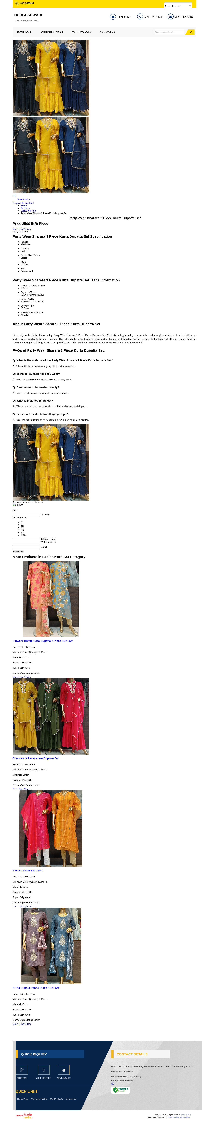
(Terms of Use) (186, 1115)
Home (24, 205)
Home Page (24, 31)
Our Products (81, 31)
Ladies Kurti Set (28, 210)
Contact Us (107, 31)
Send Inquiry (23, 199)
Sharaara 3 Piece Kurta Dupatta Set (36, 758)
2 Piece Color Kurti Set (27, 870)
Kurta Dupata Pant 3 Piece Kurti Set (36, 987)
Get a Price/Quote (22, 229)
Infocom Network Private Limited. (179, 1117)
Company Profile (52, 31)
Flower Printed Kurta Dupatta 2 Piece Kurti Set (43, 640)
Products (25, 208)
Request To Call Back (23, 203)
